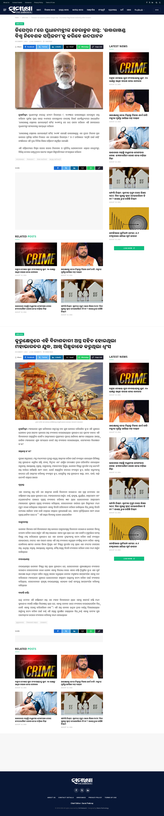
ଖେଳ (129, 10)
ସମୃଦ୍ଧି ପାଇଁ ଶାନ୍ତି (55, 159)
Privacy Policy (38, 2)
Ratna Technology (103, 808)
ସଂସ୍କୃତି (101, 10)
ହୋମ (39, 10)
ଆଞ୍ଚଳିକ (91, 10)
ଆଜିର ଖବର (19, 24)
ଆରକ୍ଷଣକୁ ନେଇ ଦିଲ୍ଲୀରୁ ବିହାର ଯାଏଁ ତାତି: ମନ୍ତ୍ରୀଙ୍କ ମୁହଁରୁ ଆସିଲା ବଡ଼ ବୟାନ (81, 270)
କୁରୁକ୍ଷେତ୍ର (20, 622)
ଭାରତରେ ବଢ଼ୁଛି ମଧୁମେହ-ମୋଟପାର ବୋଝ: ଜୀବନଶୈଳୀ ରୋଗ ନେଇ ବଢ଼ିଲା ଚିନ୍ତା (33, 307)
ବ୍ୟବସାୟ (113, 10)
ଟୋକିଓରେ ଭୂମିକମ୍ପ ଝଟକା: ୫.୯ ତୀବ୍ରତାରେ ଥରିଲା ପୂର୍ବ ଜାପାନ (124, 234)
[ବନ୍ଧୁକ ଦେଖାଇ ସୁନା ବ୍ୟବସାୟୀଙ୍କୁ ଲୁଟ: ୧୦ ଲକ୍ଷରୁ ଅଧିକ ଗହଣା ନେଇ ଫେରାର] (36, 254)
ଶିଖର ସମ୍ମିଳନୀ (42, 159)
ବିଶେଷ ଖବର (50, 10)
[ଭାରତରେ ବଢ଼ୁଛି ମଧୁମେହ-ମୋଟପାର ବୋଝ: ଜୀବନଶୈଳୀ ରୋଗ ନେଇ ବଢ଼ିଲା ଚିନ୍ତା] (36, 291)
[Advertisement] (59, 201)
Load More (128, 248)
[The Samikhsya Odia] (20, 10)
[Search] (156, 2)
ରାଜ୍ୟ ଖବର (64, 10)
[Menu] (4, 9)
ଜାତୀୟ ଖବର (77, 10)
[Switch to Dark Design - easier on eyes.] (160, 2)
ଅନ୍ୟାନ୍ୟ (139, 10)
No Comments (36, 41)
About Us (6, 2)
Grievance (28, 2)
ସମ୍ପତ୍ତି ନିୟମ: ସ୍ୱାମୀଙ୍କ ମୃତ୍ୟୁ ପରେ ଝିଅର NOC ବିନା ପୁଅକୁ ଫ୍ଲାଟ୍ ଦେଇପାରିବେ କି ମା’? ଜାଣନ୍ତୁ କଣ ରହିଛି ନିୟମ (82, 309)
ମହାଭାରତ (43, 622)
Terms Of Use (50, 2)
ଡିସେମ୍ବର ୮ (30, 159)
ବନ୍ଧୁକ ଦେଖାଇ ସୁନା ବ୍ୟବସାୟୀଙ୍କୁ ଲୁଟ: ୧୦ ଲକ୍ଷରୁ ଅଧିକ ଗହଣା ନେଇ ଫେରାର (35, 270)
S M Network (82, 808)
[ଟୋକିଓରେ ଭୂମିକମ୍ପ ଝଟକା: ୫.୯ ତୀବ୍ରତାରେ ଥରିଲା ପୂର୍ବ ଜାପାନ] (129, 218)
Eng (157, 10)
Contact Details (17, 2)
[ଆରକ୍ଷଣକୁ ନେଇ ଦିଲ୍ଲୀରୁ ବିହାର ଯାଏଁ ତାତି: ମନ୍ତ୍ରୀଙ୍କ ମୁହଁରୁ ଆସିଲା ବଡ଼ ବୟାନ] (82, 254)
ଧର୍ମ (121, 10)
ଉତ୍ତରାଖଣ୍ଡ (20, 159)
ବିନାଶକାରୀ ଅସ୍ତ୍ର (32, 622)
